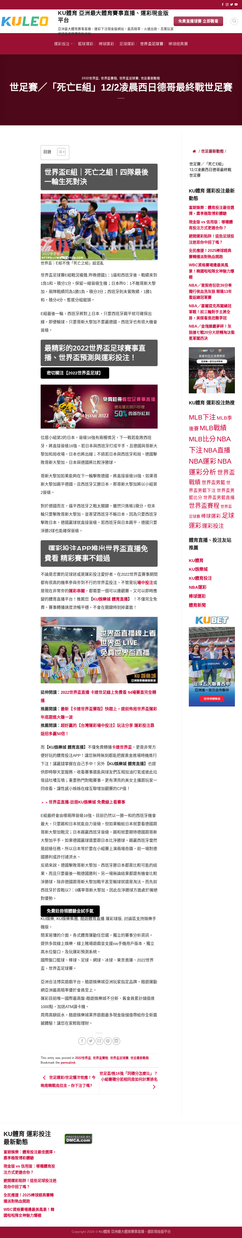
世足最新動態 (150, 78)
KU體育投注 (200, 578)
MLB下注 (202, 417)
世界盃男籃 (213, 482)
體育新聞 (197, 605)
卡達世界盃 (122, 747)
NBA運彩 (202, 461)
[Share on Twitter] (91, 1041)
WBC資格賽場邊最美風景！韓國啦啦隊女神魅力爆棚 (211, 271)
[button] (59, 152)
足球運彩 (127, 43)
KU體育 (196, 560)
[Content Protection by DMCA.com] (78, 1139)
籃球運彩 (85, 43)
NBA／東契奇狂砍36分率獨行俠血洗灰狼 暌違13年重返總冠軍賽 (210, 291)
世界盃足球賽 (151, 43)
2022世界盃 (90, 78)
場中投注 (145, 582)
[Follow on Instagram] (227, 4)
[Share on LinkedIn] (116, 1041)
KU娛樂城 (198, 569)
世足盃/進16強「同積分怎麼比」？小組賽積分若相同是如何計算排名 (128, 1076)
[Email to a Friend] (99, 1041)
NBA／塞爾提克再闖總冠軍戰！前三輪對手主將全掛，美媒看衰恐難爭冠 (210, 312)
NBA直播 (216, 450)
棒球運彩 (106, 43)
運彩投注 (61, 43)
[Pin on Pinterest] (108, 1041)
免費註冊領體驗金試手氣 (70, 911)
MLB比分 (202, 439)
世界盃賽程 (109, 78)
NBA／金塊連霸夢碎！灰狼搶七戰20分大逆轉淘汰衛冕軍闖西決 (212, 332)
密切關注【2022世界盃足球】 (75, 373)
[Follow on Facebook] (222, 4)
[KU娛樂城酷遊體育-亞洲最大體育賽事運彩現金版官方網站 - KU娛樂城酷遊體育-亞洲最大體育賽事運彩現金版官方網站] (27, 21)
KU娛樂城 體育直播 (110, 599)
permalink (68, 1062)
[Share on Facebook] (82, 1041)
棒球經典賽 (178, 43)
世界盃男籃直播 (219, 497)
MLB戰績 (213, 428)
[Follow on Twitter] (231, 4)
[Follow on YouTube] (236, 4)
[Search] (234, 21)
